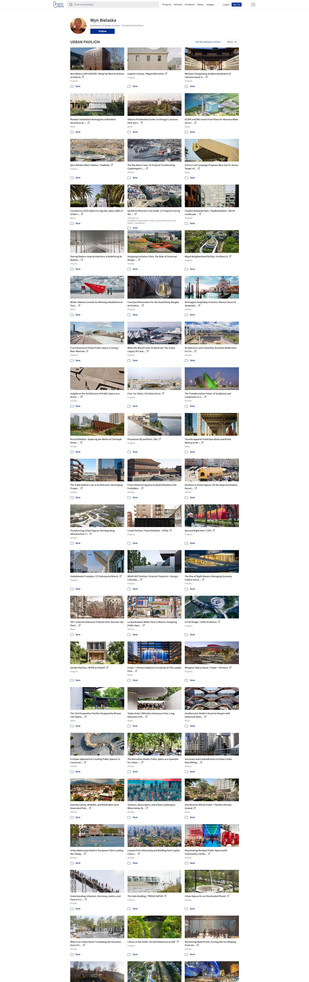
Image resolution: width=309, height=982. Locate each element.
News (200, 4)
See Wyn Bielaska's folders (208, 42)
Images (210, 4)
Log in (226, 4)
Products (190, 4)
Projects (166, 4)
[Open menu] (253, 4)
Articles (178, 4)
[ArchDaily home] (58, 4)
